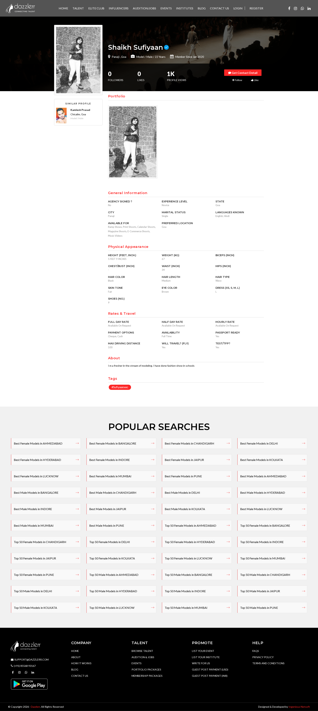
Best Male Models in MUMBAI (34, 525)
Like (256, 80)
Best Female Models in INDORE (109, 459)
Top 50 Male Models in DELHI (33, 591)
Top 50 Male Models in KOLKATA (35, 607)
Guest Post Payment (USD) (210, 669)
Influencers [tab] (118, 8)
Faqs (255, 650)
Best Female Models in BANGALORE (112, 443)
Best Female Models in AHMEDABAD (38, 443)
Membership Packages (147, 675)
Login (238, 8)
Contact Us (79, 675)
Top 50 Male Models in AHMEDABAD (113, 574)
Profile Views (176, 77)
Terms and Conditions (268, 663)
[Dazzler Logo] (20, 8)
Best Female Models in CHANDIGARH (189, 443)
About (76, 657)
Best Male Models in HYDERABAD (262, 492)
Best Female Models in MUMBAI (110, 476)
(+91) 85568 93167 (25, 665)
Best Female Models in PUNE (183, 476)
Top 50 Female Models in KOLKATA (112, 558)
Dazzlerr (35, 706)
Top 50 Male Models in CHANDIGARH (265, 574)
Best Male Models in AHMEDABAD (263, 476)
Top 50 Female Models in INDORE (262, 542)
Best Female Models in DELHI (259, 443)
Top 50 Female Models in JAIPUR (35, 558)
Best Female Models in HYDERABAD (37, 459)
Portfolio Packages (146, 669)
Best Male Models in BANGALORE (36, 492)
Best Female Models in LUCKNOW (36, 476)
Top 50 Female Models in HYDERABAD (190, 542)
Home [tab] (63, 8)
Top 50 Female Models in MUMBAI (262, 558)
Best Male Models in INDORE (33, 509)
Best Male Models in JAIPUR (107, 509)
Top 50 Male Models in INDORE (185, 591)
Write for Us (201, 663)
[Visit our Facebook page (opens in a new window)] (289, 8)
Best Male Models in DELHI (182, 492)
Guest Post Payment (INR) (209, 675)
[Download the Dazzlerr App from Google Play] (29, 683)
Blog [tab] (202, 8)
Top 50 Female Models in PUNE (34, 574)
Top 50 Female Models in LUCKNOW (188, 558)
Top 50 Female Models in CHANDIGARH (40, 542)
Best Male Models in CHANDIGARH (112, 492)
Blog (74, 669)
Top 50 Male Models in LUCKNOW (111, 607)
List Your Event (203, 650)
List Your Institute (206, 657)
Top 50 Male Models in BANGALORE (188, 574)
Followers (115, 77)
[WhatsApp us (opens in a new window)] (302, 8)
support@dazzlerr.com (31, 659)
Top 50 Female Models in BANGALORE (265, 525)
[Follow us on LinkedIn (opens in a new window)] (309, 8)
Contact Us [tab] (219, 8)
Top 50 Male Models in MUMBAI (186, 607)
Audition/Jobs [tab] (144, 8)
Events (137, 663)
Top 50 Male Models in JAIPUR (260, 591)
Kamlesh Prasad (80, 109)
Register (256, 8)
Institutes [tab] (184, 8)
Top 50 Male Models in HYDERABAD (113, 591)
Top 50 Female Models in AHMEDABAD (190, 525)
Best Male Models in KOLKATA (185, 509)
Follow (238, 80)
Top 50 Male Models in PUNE (259, 607)
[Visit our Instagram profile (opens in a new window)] (295, 8)
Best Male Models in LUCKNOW (261, 509)
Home (75, 650)
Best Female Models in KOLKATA (261, 459)
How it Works (81, 663)
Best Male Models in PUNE (106, 525)
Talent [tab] (78, 8)
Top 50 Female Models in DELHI (109, 542)
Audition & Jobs (143, 657)
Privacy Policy (263, 657)
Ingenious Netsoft (299, 706)
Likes (140, 77)
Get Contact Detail (244, 72)
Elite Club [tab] (96, 8)
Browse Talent (142, 650)
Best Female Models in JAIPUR (184, 459)
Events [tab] (166, 8)
